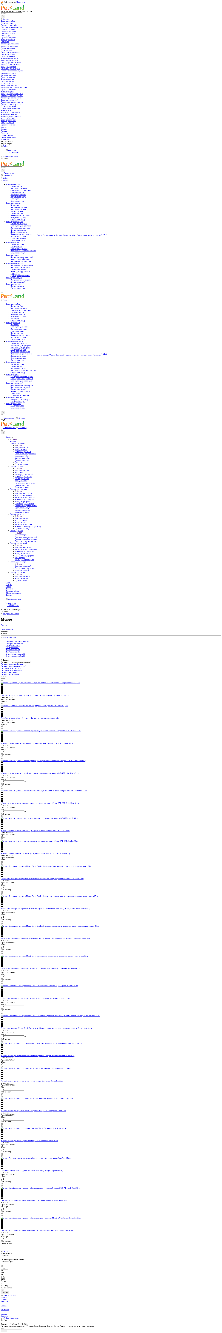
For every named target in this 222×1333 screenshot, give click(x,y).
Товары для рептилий (23, 547)
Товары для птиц (21, 518)
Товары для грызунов (23, 493)
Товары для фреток (22, 576)
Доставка (4, 1316)
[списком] (3, 677)
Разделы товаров (9, 638)
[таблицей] (5, 677)
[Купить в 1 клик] (2, 727)
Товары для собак (22, 448)
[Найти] (3, 16)
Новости (4, 1301)
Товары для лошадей (23, 566)
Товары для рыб (21, 535)
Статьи (3, 1306)
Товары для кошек (22, 470)
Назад (14, 439)
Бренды (4, 1299)
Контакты (5, 1310)
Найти (4, 1331)
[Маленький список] (2, 679)
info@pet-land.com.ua (11, 156)
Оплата (4, 1314)
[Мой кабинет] (2, 416)
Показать (5, 1292)
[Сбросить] (2, 1290)
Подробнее (20, 2)
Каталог (13, 441)
